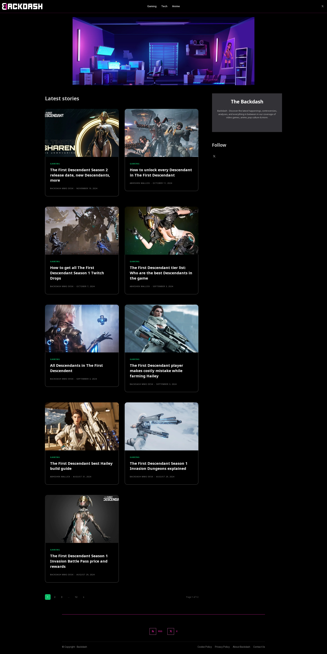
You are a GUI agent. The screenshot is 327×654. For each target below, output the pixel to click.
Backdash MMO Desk (62, 188)
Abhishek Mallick (140, 183)
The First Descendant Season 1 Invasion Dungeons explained (159, 466)
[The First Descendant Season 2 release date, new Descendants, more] (82, 133)
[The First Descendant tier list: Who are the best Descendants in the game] (162, 231)
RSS (160, 631)
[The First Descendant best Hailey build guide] (82, 426)
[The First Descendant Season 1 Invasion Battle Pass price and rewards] (82, 519)
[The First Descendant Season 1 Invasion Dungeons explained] (162, 426)
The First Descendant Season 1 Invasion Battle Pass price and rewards (79, 561)
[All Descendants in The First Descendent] (82, 329)
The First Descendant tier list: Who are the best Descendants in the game (161, 273)
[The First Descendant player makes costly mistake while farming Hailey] (162, 329)
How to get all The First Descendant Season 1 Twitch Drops (77, 273)
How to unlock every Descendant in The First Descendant (161, 172)
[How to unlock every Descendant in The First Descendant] (162, 133)
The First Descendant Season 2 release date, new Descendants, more (80, 175)
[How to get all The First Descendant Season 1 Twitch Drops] (82, 231)
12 (76, 597)
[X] (322, 6)
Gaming (55, 164)
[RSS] (153, 631)
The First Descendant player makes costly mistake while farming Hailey (156, 370)
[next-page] (84, 597)
